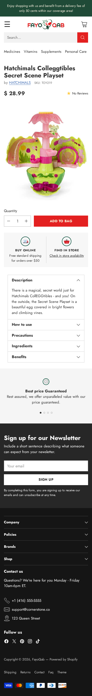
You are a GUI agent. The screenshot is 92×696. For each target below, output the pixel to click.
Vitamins (30, 51)
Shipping (10, 672)
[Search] (82, 37)
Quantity (10, 211)
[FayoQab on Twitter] (14, 642)
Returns (25, 672)
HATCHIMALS (20, 82)
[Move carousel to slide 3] (48, 413)
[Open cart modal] (84, 24)
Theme (61, 672)
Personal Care (76, 51)
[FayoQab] (46, 24)
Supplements (51, 51)
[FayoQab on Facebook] (6, 642)
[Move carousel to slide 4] (52, 413)
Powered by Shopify (64, 659)
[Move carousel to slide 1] (40, 413)
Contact (39, 672)
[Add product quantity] (26, 221)
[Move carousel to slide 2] (44, 413)
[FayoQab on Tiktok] (38, 642)
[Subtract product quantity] (8, 221)
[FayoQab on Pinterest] (22, 642)
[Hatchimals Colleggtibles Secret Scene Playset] (46, 154)
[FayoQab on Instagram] (30, 642)
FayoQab (38, 659)
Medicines (12, 51)
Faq (50, 672)
